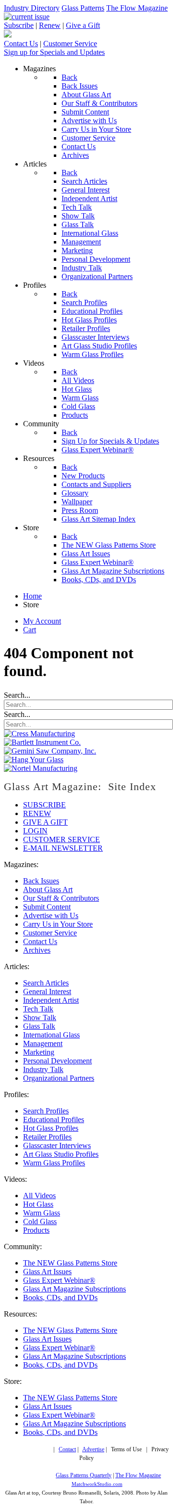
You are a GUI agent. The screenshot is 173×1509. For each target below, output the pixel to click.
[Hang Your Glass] (33, 759)
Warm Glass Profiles (54, 1163)
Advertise (93, 1449)
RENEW (37, 813)
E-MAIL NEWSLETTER (63, 848)
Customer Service (70, 43)
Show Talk (39, 1017)
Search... (17, 695)
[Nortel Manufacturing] (40, 768)
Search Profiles (46, 1111)
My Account (42, 621)
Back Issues (41, 881)
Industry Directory (32, 8)
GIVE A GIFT (45, 822)
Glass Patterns (83, 8)
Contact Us (21, 43)
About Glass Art (48, 889)
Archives (36, 950)
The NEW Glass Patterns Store (70, 1263)
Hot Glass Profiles (50, 1128)
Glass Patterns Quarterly (83, 1475)
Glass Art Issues (47, 1271)
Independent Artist (51, 1000)
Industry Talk (43, 1069)
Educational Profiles (53, 1119)
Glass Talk (39, 1026)
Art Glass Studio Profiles (61, 1154)
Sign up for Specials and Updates (54, 52)
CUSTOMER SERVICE (61, 839)
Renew (50, 25)
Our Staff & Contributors (61, 898)
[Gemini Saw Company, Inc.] (50, 751)
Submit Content (47, 907)
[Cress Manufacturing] (39, 733)
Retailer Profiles (47, 1137)
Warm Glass (41, 1213)
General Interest (47, 991)
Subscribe (19, 25)
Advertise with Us (50, 915)
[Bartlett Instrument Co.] (42, 742)
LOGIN (35, 831)
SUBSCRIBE (44, 805)
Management (42, 1043)
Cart (29, 630)
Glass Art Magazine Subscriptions (74, 1289)
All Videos (39, 1195)
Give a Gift (83, 25)
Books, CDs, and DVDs (60, 1297)
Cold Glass (40, 1221)
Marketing (38, 1052)
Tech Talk (38, 1009)
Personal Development (57, 1061)
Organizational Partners (58, 1078)
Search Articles (46, 983)
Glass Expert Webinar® (59, 1280)
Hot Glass (38, 1204)
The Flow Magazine (137, 8)
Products (36, 1230)
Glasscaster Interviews (57, 1145)
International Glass (51, 1035)
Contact (67, 1449)
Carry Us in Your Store (58, 924)
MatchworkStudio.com (97, 1484)
